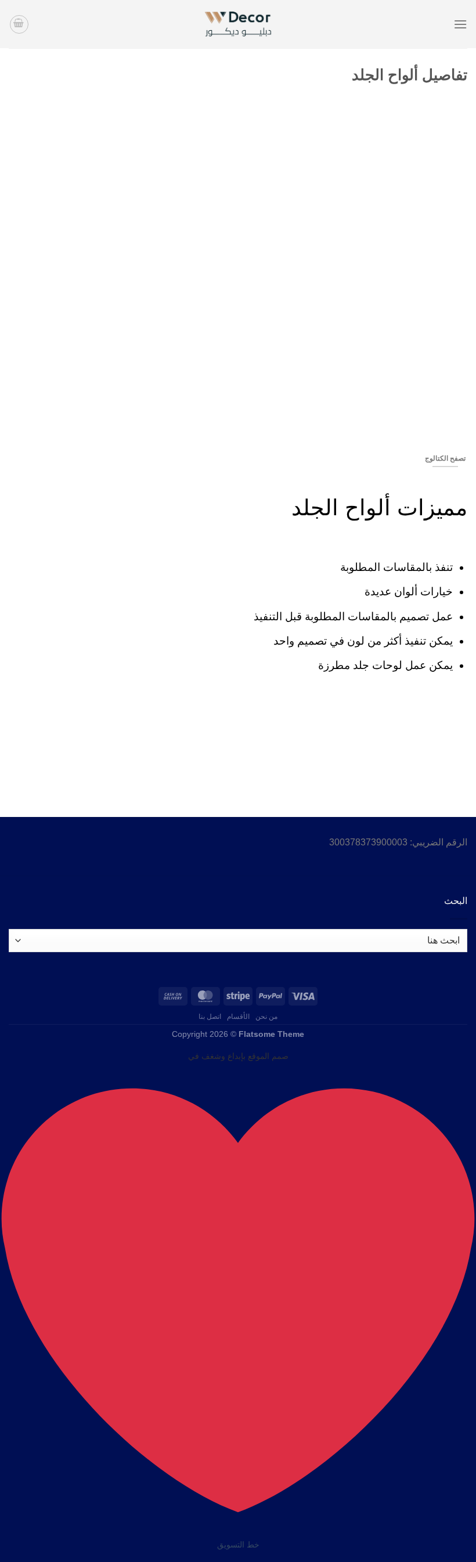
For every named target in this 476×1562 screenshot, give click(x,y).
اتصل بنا (210, 1017)
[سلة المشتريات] (19, 24)
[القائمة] (460, 24)
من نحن (266, 1017)
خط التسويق (238, 1544)
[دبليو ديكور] (238, 24)
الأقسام (238, 1017)
